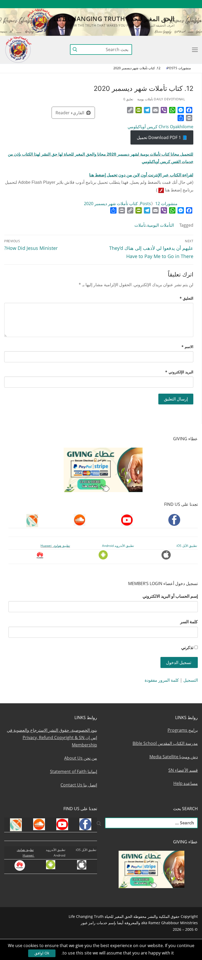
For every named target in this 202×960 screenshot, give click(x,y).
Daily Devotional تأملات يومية (161, 99)
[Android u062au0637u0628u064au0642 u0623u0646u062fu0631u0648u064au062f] (126, 4)
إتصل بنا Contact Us (78, 785)
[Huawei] (108, 4)
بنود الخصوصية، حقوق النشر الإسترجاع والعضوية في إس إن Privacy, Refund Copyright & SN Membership (52, 737)
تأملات (140, 225)
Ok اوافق (41, 953)
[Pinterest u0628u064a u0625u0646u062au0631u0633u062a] (136, 4)
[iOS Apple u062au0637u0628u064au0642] (117, 4)
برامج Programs (183, 730)
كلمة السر (189, 622)
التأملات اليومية (160, 225)
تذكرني (187, 647)
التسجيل (190, 680)
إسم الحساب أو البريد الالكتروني (170, 596)
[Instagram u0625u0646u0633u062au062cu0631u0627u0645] (155, 4)
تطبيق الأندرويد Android (118, 545)
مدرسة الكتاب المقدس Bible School (165, 743)
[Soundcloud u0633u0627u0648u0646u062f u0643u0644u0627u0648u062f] (174, 4)
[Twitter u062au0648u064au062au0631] (165, 4)
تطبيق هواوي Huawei (55, 545)
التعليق (187, 298)
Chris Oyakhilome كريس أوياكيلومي (160, 127)
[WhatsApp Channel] (146, 4)
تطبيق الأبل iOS (186, 545)
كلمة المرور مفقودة (162, 680)
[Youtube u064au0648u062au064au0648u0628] (184, 4)
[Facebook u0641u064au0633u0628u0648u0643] (193, 4)
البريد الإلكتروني (179, 371)
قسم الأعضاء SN (183, 770)
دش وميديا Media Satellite (173, 757)
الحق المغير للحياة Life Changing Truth (113, 18)
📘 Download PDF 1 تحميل (162, 137)
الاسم (187, 346)
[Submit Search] (75, 50)
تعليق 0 (128, 99)
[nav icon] (194, 49)
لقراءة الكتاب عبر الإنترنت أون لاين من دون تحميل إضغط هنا (141, 175)
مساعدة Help (185, 783)
